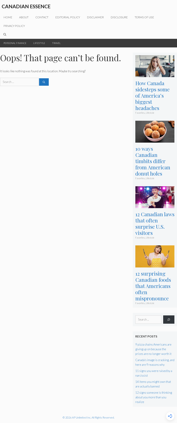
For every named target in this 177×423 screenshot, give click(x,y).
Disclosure (119, 17)
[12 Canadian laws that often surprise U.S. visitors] (154, 205)
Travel (56, 43)
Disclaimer (95, 17)
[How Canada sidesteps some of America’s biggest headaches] (154, 75)
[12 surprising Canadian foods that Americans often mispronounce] (154, 265)
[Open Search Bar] (5, 34)
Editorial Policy (67, 17)
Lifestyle (39, 43)
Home (7, 17)
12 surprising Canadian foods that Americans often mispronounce (153, 286)
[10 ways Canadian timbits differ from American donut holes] (154, 140)
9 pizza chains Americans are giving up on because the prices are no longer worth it (153, 349)
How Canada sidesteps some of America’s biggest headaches (152, 95)
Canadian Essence (26, 6)
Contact (41, 17)
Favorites (140, 112)
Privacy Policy (14, 25)
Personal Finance (14, 43)
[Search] (44, 82)
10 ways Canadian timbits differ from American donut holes (152, 161)
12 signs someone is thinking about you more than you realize (153, 397)
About (24, 17)
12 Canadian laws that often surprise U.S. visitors (154, 223)
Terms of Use (144, 17)
